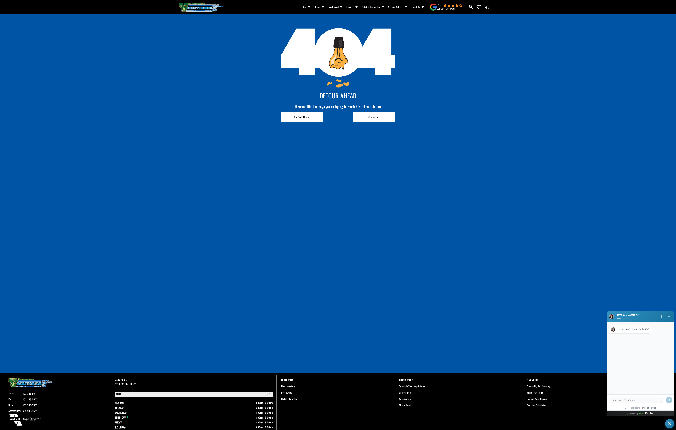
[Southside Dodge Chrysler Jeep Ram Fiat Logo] (201, 7)
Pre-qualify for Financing (539, 386)
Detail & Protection (371, 7)
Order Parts (405, 392)
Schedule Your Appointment (412, 386)
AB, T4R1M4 (130, 383)
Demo (317, 7)
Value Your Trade (535, 392)
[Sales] (486, 7)
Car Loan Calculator (536, 405)
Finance (350, 7)
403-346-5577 (30, 393)
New (305, 7)
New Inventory (288, 386)
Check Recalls (406, 405)
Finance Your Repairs (537, 399)
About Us (415, 7)
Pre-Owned (333, 7)
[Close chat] (669, 423)
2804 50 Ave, (121, 380)
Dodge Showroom (289, 399)
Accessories (405, 399)
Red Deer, (120, 383)
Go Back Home (301, 117)
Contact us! (374, 117)
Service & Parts (395, 7)
